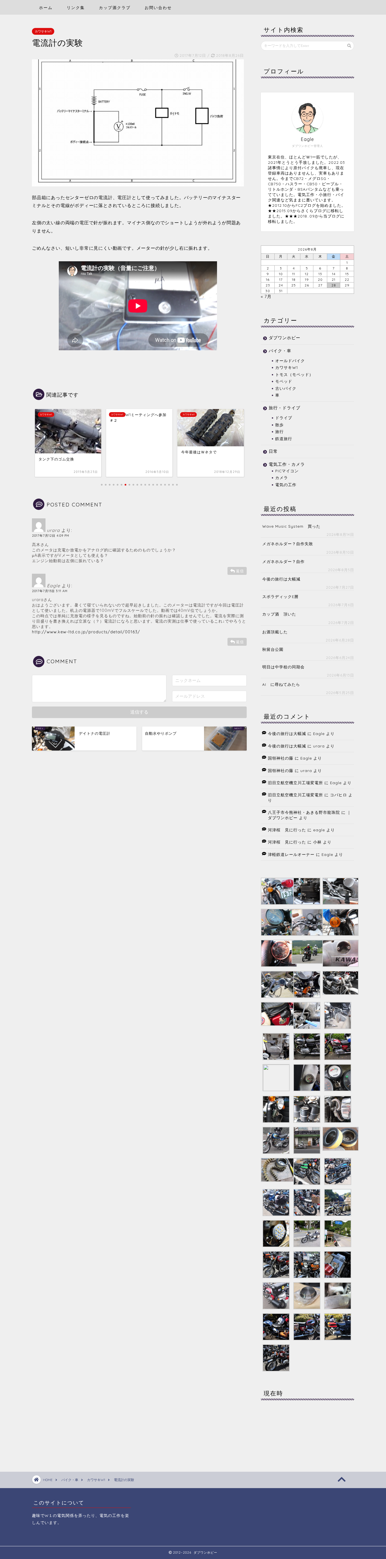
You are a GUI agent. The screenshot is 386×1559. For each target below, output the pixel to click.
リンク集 (76, 7)
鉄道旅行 (283, 438)
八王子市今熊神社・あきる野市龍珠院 (304, 812)
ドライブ (283, 417)
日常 (273, 451)
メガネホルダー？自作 (283, 561)
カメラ (281, 477)
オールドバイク (290, 360)
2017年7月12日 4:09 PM (50, 536)
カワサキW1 (43, 31)
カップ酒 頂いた (279, 614)
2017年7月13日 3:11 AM (50, 591)
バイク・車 (280, 350)
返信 (240, 571)
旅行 (279, 431)
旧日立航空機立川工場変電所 (295, 782)
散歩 (279, 424)
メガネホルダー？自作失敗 (287, 543)
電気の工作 (285, 484)
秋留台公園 (272, 649)
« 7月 (266, 296)
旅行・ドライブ (284, 407)
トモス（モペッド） (294, 374)
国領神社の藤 (280, 758)
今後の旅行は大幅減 (281, 579)
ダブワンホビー (284, 337)
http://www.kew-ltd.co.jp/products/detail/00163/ (86, 631)
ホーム (46, 7)
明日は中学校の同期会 (283, 666)
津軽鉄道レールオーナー (291, 854)
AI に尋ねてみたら (281, 684)
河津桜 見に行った (287, 829)
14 (333, 274)
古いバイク (285, 388)
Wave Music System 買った (291, 526)
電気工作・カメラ (287, 464)
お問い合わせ (158, 7)
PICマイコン (287, 470)
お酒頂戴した (275, 631)
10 (281, 274)
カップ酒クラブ (115, 7)
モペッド (283, 381)
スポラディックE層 (280, 596)
